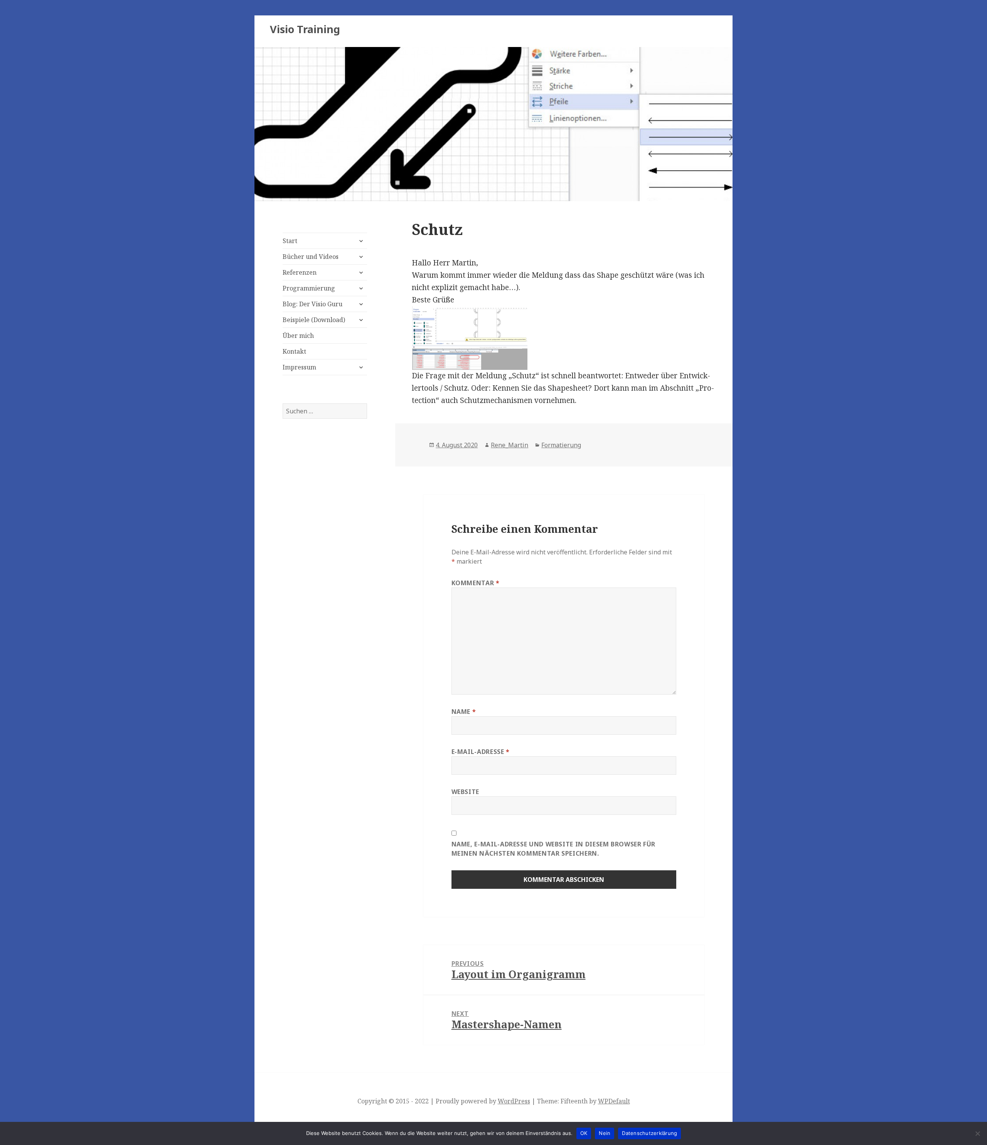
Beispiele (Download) (314, 320)
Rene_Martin (509, 445)
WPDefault (614, 1101)
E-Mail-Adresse (480, 751)
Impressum (299, 367)
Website (465, 791)
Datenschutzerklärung (649, 1133)
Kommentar (475, 583)
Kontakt (294, 351)
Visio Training (305, 29)
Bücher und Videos (311, 256)
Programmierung (309, 288)
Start (290, 241)
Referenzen (300, 272)
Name (463, 711)
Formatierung (561, 445)
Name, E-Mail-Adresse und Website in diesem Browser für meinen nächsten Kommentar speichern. (553, 849)
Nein (604, 1133)
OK (584, 1133)
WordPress (514, 1101)
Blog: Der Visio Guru (312, 304)
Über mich (298, 335)
